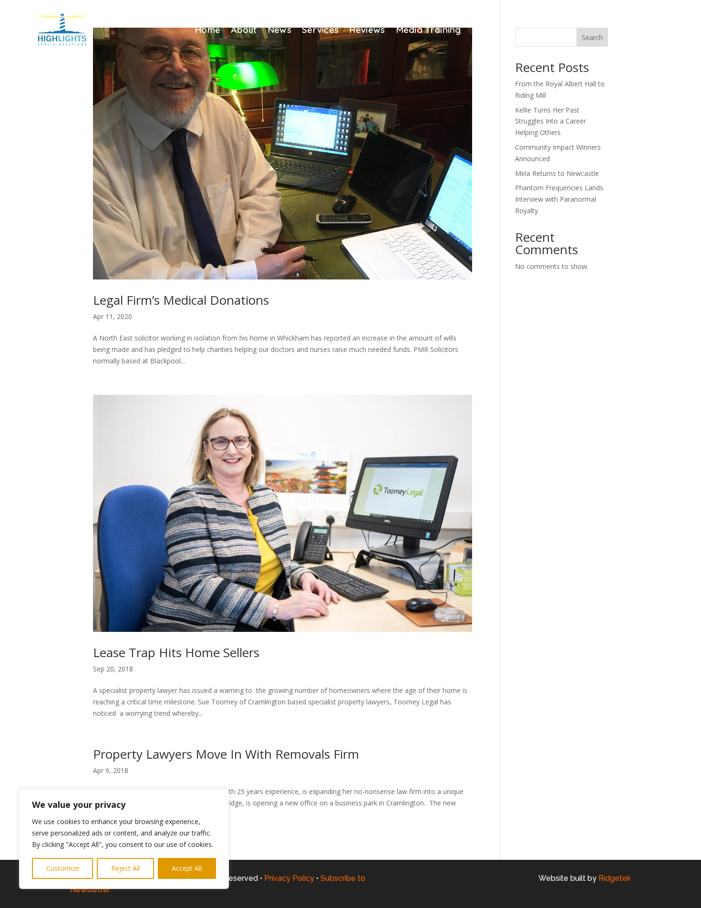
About (244, 30)
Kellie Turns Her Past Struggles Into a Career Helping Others (550, 121)
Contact (489, 30)
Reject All (125, 868)
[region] (124, 839)
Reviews (367, 30)
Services (320, 30)
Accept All (187, 868)
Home (207, 30)
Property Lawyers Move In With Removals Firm (227, 754)
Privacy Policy (289, 878)
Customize (62, 868)
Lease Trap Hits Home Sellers (176, 652)
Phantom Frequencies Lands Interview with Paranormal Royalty (559, 199)
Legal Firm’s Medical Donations (182, 300)
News (279, 30)
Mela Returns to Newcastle (557, 173)
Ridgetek (614, 878)
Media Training (428, 30)
